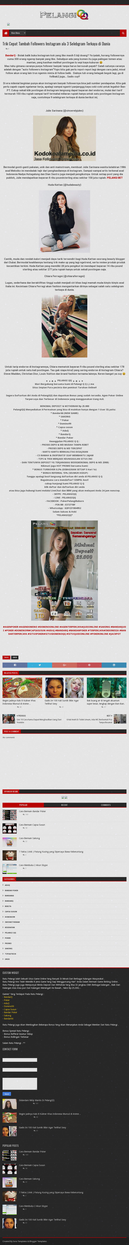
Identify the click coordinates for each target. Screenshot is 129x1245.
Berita (8, 906)
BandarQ (10, 55)
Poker (8, 938)
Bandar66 (9, 896)
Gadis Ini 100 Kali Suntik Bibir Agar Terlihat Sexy (62, 702)
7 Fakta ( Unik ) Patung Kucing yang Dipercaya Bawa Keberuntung (51, 851)
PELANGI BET (114, 177)
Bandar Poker (11, 891)
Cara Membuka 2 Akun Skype (33, 865)
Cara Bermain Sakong (29, 838)
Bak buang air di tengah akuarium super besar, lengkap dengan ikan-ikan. (106, 702)
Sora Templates (20, 1241)
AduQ (7, 885)
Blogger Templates (38, 1241)
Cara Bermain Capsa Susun (32, 825)
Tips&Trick (10, 954)
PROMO (8, 943)
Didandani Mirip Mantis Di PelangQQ (36, 1100)
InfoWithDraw (12, 922)
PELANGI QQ (10, 933)
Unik (15, 657)
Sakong (8, 949)
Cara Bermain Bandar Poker (32, 811)
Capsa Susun (11, 912)
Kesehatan (10, 927)
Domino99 (10, 917)
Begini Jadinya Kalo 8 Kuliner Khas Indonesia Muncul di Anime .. (19, 702)
